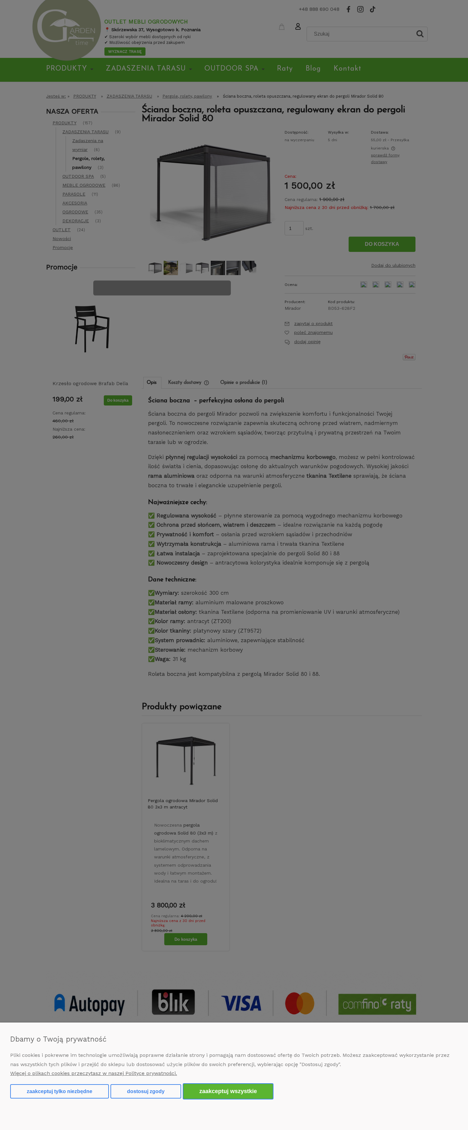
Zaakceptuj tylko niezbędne (59, 1091)
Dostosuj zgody (146, 1091)
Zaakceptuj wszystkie (228, 1091)
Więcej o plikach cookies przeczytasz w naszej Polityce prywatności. (93, 1073)
